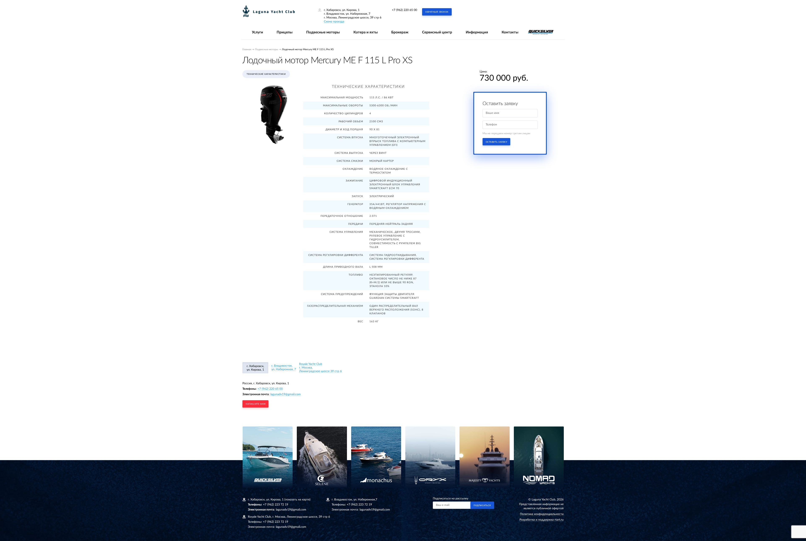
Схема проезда (334, 21)
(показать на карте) (297, 499)
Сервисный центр (437, 32)
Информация (477, 32)
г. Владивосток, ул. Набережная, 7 (283, 367)
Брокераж (399, 32)
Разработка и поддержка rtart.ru (541, 519)
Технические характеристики (266, 74)
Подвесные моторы (323, 32)
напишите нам (255, 404)
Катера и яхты (365, 32)
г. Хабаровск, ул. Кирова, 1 (255, 368)
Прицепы (285, 32)
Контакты (510, 32)
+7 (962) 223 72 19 (275, 504)
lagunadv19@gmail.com (285, 394)
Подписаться (482, 505)
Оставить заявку (496, 142)
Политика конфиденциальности (542, 514)
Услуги (257, 32)
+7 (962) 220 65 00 (404, 10)
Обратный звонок (437, 12)
